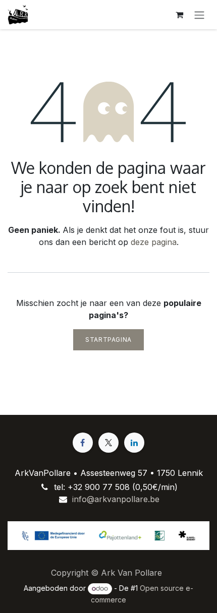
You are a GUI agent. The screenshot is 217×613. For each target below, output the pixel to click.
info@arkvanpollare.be (115, 499)
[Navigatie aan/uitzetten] (199, 14)
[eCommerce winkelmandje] (179, 15)
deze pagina (154, 242)
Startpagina (108, 339)
